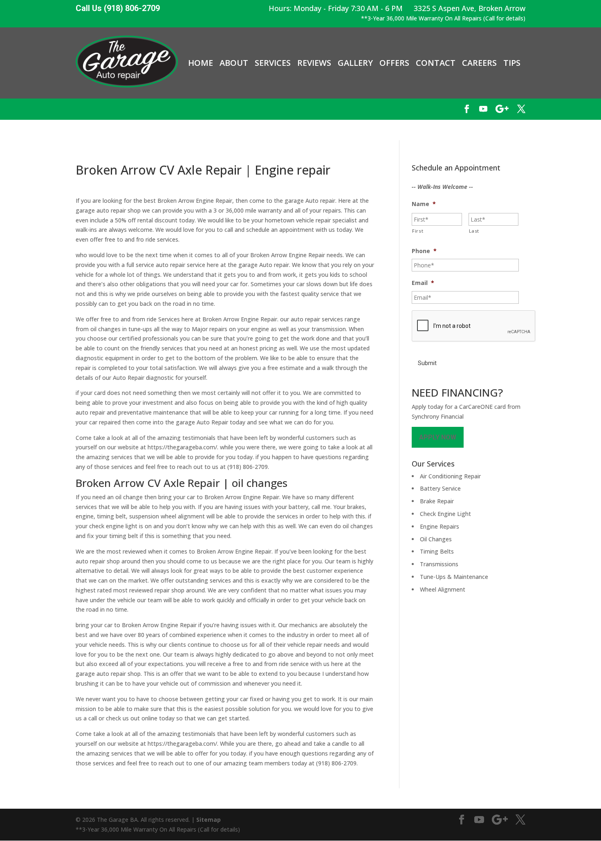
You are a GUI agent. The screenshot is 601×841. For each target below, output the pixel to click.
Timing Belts (437, 551)
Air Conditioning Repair (450, 476)
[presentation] (474, 326)
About (234, 63)
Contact (435, 63)
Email (423, 283)
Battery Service (440, 488)
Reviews (314, 63)
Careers (479, 63)
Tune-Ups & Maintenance (454, 577)
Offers (394, 63)
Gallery (355, 63)
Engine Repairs (439, 526)
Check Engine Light (445, 514)
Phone (424, 251)
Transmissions (439, 564)
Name (424, 204)
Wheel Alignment (442, 589)
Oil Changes (436, 539)
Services (273, 63)
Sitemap (208, 819)
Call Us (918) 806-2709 (118, 8)
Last (474, 231)
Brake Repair (437, 501)
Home (200, 63)
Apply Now (437, 437)
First (417, 231)
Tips (511, 63)
